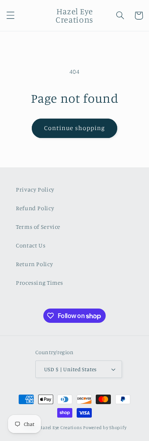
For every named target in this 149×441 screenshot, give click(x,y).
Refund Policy (35, 208)
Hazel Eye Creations (60, 427)
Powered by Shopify (104, 427)
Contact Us (30, 245)
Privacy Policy (35, 189)
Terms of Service (38, 226)
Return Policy (34, 264)
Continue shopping (74, 128)
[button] (10, 15)
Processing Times (39, 282)
